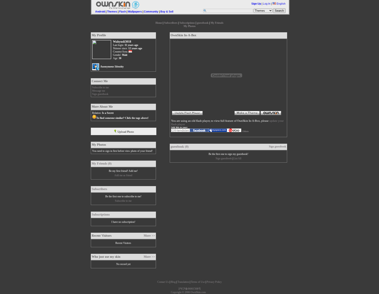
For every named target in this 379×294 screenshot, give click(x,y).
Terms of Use (198, 281)
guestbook (203, 22)
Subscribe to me (100, 87)
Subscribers (170, 22)
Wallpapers (135, 11)
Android (100, 11)
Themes (112, 11)
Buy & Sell (166, 11)
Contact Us (163, 281)
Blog (173, 281)
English (281, 3)
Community (151, 11)
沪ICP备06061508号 (189, 288)
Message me (98, 90)
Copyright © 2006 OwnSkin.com (188, 292)
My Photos (190, 26)
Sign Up (256, 3)
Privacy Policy (214, 281)
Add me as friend (123, 175)
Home (159, 22)
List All (237, 158)
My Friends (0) (102, 163)
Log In (266, 3)
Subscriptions (187, 22)
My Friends (217, 22)
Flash (122, 11)
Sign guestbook (100, 94)
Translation (183, 281)
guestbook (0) (180, 146)
